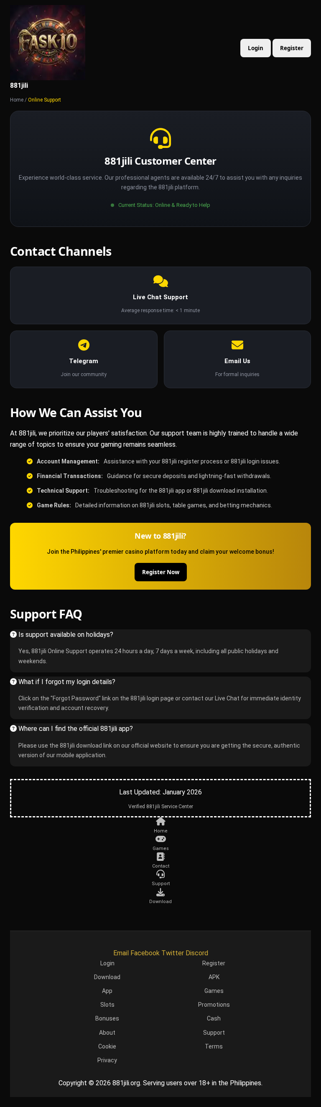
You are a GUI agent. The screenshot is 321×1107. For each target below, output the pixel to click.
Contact (160, 866)
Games (161, 848)
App (107, 990)
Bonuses (107, 1018)
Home (16, 100)
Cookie (107, 1046)
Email (121, 953)
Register (291, 48)
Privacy (107, 1060)
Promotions (214, 1004)
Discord (197, 953)
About (107, 1032)
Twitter (172, 953)
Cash (214, 1018)
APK (214, 977)
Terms (214, 1046)
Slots (107, 1004)
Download (160, 901)
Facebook (145, 953)
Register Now (160, 572)
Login (255, 48)
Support (161, 883)
